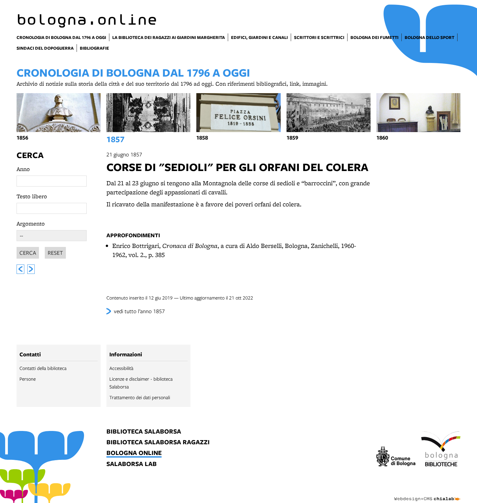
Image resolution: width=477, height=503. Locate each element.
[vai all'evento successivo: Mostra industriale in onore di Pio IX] (31, 269)
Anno (23, 169)
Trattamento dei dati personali (139, 397)
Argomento (31, 223)
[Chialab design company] (427, 493)
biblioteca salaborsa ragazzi (158, 442)
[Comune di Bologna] (396, 457)
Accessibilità (121, 368)
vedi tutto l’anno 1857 (139, 311)
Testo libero (32, 196)
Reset (55, 252)
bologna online (134, 453)
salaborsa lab (131, 464)
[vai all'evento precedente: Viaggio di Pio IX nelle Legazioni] (20, 269)
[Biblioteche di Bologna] (440, 449)
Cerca (30, 155)
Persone (27, 378)
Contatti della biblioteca (43, 368)
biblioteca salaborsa (143, 432)
